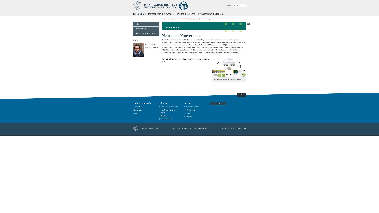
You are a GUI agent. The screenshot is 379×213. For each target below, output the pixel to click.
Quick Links (164, 103)
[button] (244, 75)
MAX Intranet (190, 110)
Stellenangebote (166, 119)
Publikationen (141, 29)
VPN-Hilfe (189, 117)
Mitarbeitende (205, 14)
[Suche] (245, 5)
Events (180, 14)
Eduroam (189, 113)
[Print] (248, 24)
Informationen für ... (143, 103)
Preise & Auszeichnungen (145, 33)
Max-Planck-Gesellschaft (169, 107)
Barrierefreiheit (202, 128)
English (229, 5)
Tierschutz (162, 115)
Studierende (138, 110)
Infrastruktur (154, 14)
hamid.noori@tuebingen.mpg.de (157, 47)
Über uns (219, 14)
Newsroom (169, 14)
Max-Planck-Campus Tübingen (167, 111)
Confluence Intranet (192, 107)
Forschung (138, 14)
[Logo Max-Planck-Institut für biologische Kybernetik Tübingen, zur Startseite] (170, 5)
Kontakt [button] (137, 40)
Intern (187, 103)
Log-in (218, 103)
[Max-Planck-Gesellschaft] (136, 128)
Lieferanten (137, 107)
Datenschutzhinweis (189, 128)
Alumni (139, 24)
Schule (136, 113)
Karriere (191, 14)
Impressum (176, 128)
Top (243, 95)
